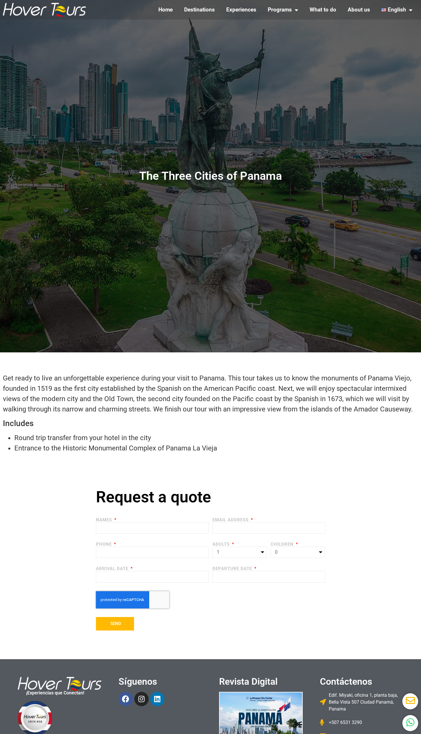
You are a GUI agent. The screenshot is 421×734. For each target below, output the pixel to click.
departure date (233, 569)
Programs (280, 9)
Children (283, 544)
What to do (323, 9)
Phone (104, 544)
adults (222, 544)
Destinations (199, 9)
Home (165, 9)
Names (104, 520)
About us (359, 9)
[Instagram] (141, 699)
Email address (231, 520)
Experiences (241, 9)
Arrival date (113, 569)
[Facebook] (126, 699)
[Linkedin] (157, 699)
